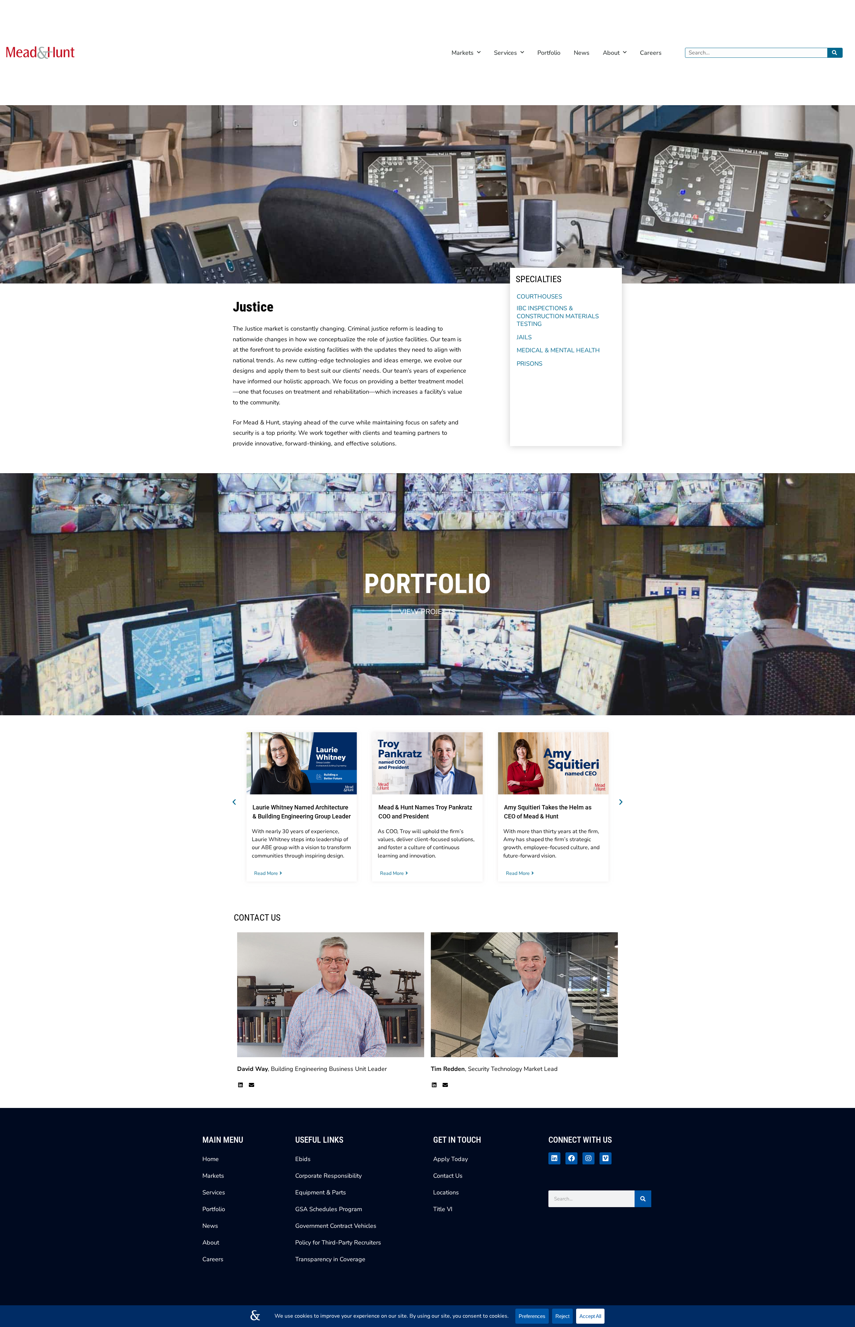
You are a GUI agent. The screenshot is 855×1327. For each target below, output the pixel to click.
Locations (446, 1192)
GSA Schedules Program (328, 1209)
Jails (524, 337)
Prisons (529, 364)
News (581, 53)
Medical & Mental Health (558, 350)
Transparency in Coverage (330, 1259)
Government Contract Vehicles (335, 1226)
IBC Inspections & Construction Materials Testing (558, 316)
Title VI (443, 1209)
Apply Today (450, 1159)
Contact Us (448, 1176)
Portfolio (548, 53)
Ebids (303, 1159)
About (611, 53)
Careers (651, 53)
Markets (463, 53)
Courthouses (539, 297)
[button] (234, 802)
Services (505, 53)
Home (210, 1159)
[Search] (834, 52)
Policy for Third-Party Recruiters (338, 1243)
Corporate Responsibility (328, 1176)
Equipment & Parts (320, 1192)
